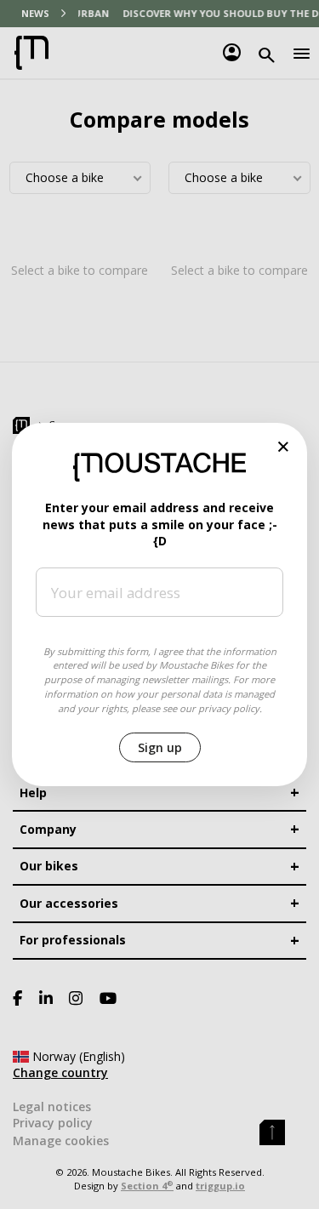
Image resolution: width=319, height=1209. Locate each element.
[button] (284, 446)
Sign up (160, 747)
